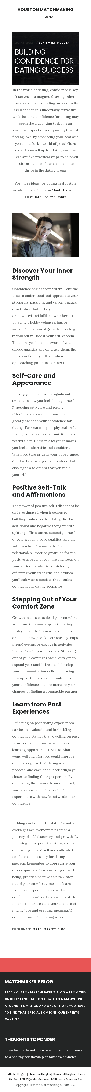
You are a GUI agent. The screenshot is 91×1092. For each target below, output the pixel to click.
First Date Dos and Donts (45, 197)
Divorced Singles (64, 1074)
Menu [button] (48, 17)
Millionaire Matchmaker (67, 1079)
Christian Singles (39, 1074)
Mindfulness (62, 190)
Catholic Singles (16, 1074)
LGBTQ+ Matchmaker (34, 1079)
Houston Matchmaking (46, 10)
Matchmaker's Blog (49, 929)
